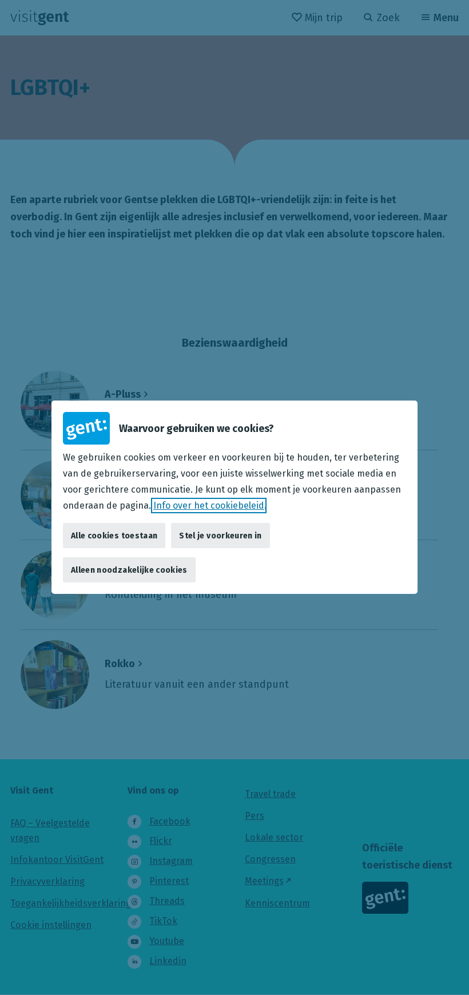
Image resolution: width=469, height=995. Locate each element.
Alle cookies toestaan (114, 536)
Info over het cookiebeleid (208, 505)
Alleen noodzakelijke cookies (129, 570)
